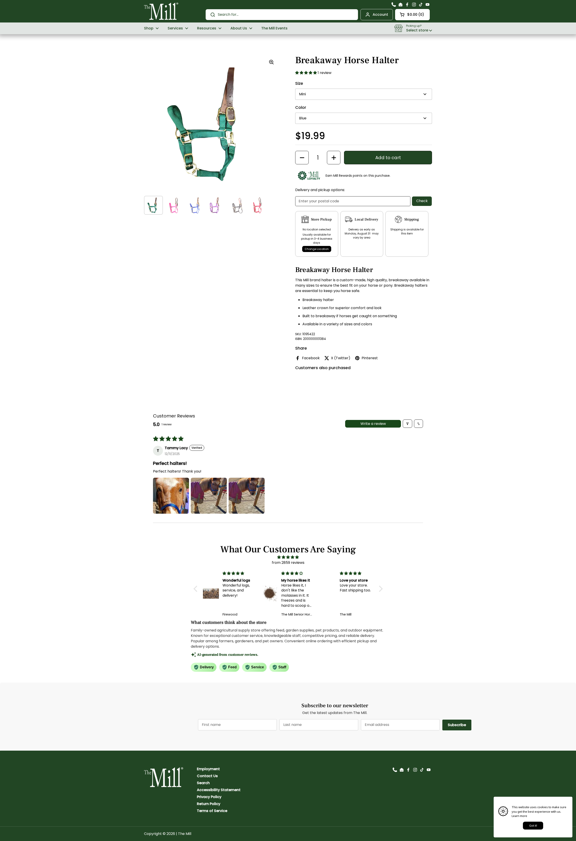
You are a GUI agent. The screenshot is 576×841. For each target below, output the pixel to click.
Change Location (317, 249)
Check (422, 200)
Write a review (373, 423)
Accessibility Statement (219, 789)
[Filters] (407, 423)
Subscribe (459, 724)
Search (203, 782)
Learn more (519, 816)
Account (380, 14)
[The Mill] (161, 11)
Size (299, 83)
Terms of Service (212, 810)
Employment (208, 769)
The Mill (184, 833)
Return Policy (208, 803)
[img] (288, 557)
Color (300, 107)
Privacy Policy (209, 796)
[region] (211, 123)
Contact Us (207, 776)
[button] (412, 14)
